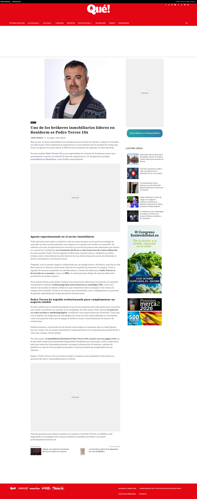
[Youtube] (184, 5)
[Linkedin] (75, 463)
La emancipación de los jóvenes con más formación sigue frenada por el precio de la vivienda (151, 186)
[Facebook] (166, 5)
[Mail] (172, 5)
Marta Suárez (37, 138)
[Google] (188, 5)
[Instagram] (169, 5)
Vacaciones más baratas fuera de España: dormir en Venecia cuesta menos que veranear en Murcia (152, 157)
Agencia (33, 122)
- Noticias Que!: (16, 1)
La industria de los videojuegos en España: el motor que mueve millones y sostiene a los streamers (152, 214)
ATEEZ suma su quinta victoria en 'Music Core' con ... (169, 1)
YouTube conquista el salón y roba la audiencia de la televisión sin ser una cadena (151, 171)
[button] (186, 23)
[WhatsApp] (65, 463)
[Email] (80, 463)
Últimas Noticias (5, 1)
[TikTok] (178, 5)
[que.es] (98, 9)
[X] (181, 5)
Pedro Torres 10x (54, 153)
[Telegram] (175, 5)
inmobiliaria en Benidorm (43, 159)
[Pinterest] (59, 463)
